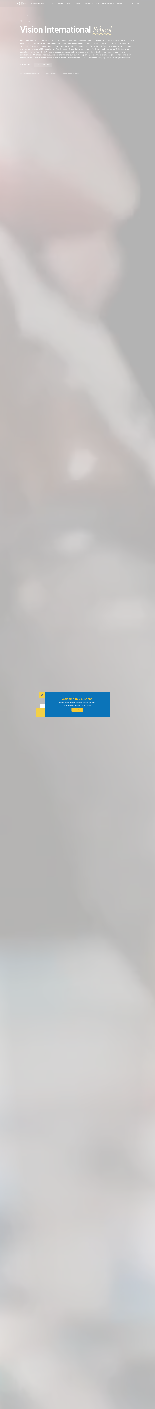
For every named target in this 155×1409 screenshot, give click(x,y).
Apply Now (77, 710)
